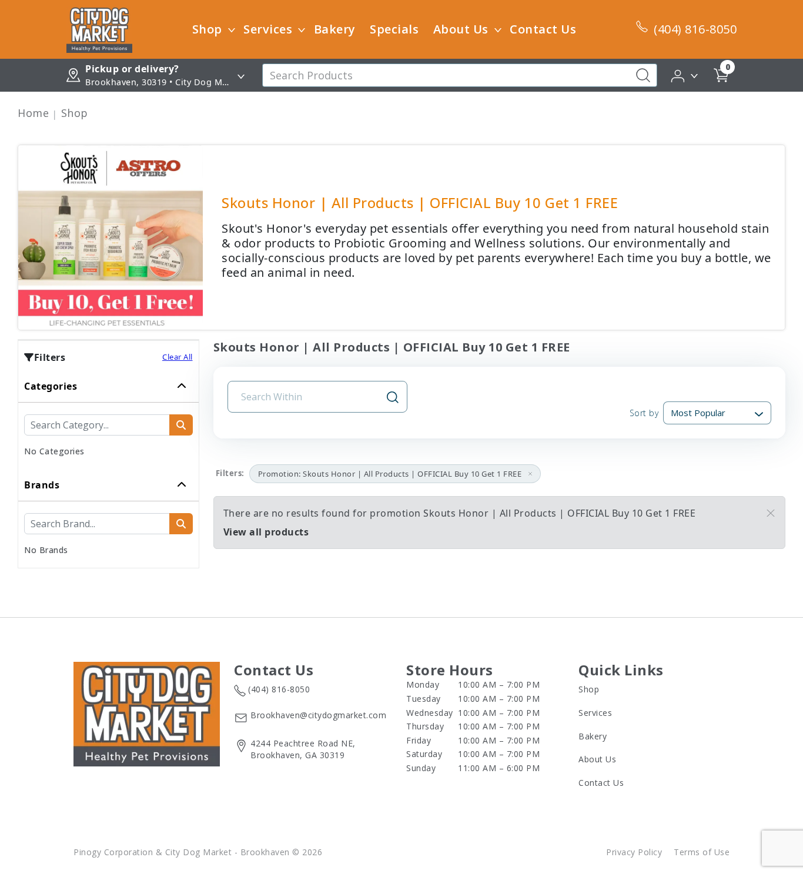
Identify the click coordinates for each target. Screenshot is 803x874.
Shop (207, 29)
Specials (394, 29)
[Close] (771, 513)
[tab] (108, 419)
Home (33, 113)
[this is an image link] (146, 712)
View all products (266, 531)
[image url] (99, 28)
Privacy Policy (634, 852)
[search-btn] (181, 425)
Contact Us (543, 29)
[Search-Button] (643, 75)
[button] (685, 74)
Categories (50, 386)
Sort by (644, 412)
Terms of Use (702, 852)
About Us (461, 29)
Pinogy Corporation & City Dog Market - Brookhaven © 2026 (197, 852)
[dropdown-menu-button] (231, 29)
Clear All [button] (177, 356)
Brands (41, 484)
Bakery (335, 29)
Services (267, 29)
